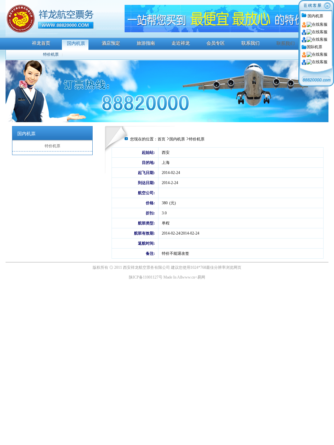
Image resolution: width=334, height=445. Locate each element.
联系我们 (250, 43)
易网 (201, 277)
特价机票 (51, 54)
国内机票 (76, 43)
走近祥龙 (181, 43)
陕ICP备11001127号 (145, 277)
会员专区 (215, 43)
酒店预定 (111, 43)
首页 (161, 139)
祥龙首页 (41, 43)
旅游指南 (146, 43)
